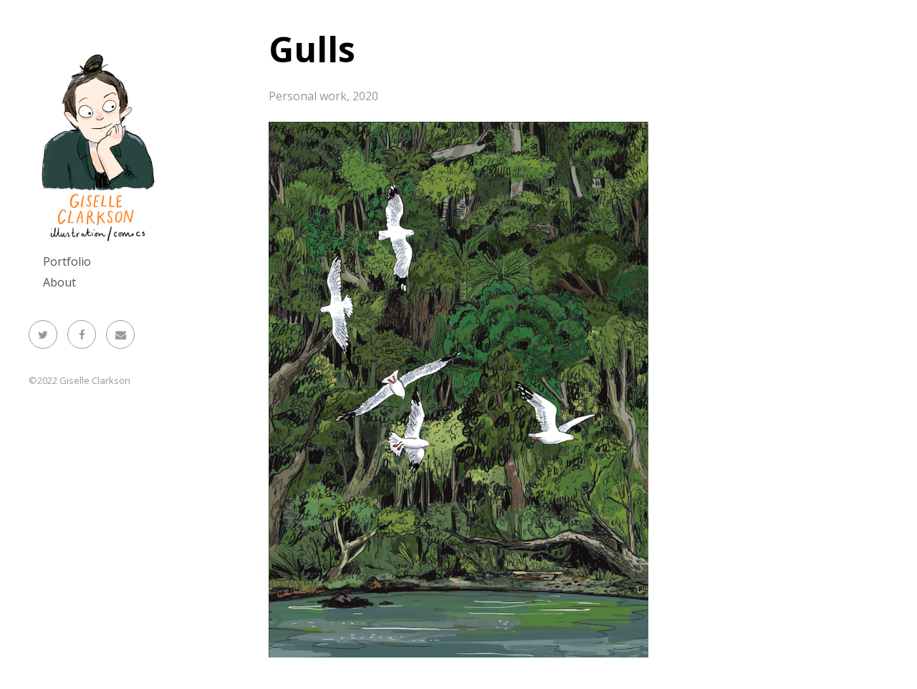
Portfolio (67, 261)
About (59, 282)
